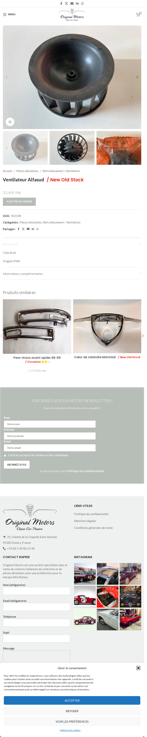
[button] (138, 668)
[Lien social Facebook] (61, 3)
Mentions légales (85, 521)
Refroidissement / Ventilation (61, 171)
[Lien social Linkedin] (77, 3)
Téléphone (9, 616)
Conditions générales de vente (93, 527)
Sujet (6, 632)
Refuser (72, 711)
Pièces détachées (27, 171)
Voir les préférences (72, 721)
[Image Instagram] (85, 574)
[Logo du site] (72, 14)
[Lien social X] (66, 3)
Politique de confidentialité (85, 471)
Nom (7, 417)
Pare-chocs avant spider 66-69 (37, 360)
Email (7, 441)
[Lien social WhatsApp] (82, 3)
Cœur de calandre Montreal (107, 357)
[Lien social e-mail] (72, 3)
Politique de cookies (70, 730)
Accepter (72, 700)
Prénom (9, 429)
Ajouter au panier (19, 201)
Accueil (7, 171)
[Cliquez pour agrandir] (10, 122)
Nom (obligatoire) (14, 585)
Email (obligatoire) (14, 600)
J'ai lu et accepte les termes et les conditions (38, 455)
